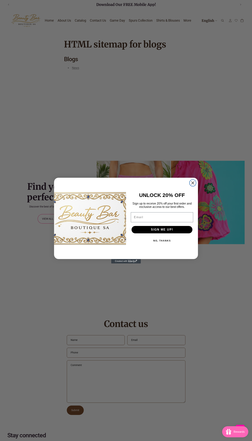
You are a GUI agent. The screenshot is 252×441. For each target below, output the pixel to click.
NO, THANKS (162, 240)
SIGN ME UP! (162, 229)
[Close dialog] (192, 183)
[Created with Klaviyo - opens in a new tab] (126, 261)
